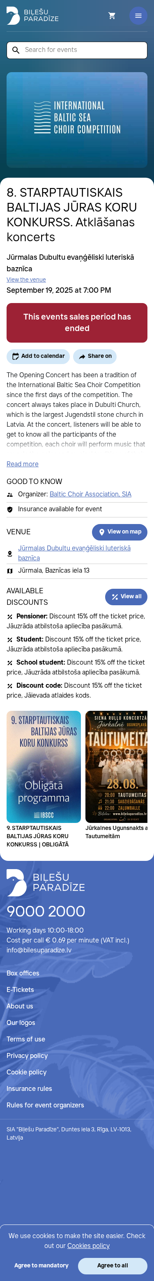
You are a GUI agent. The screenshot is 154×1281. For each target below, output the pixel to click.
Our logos (21, 1023)
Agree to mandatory (41, 1266)
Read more (23, 464)
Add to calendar (43, 356)
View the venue (26, 280)
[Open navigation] (138, 16)
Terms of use (26, 1040)
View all (131, 596)
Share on (100, 356)
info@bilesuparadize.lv (39, 950)
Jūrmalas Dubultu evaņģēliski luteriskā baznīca (74, 553)
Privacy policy (27, 1056)
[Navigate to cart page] (101, 16)
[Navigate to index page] (32, 16)
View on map (125, 532)
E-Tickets (20, 990)
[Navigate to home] (46, 882)
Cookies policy (88, 1246)
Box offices (23, 974)
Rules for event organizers (45, 1105)
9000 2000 (46, 912)
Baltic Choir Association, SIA (90, 494)
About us (20, 1007)
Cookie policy (26, 1072)
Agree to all (112, 1266)
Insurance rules (29, 1089)
